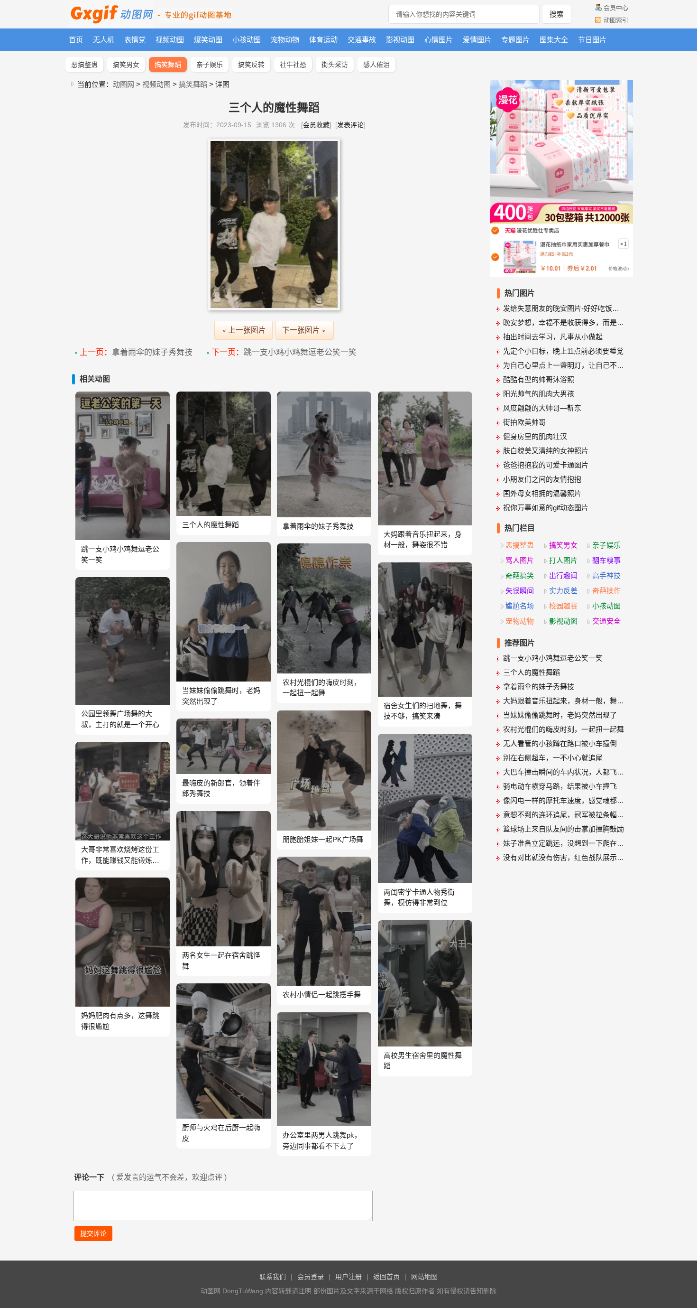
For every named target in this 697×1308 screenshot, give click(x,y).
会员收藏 (316, 125)
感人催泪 (376, 64)
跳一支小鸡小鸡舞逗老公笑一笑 (300, 352)
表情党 (135, 40)
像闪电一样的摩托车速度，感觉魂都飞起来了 (564, 800)
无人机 (103, 40)
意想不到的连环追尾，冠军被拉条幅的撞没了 (564, 815)
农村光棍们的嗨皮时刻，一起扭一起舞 (563, 729)
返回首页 (386, 1276)
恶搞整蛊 (84, 64)
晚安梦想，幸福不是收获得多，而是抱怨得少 (564, 322)
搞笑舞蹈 (168, 64)
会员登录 (310, 1276)
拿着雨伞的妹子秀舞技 (152, 352)
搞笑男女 (126, 64)
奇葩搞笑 (519, 575)
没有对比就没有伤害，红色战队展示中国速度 (564, 857)
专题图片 (515, 40)
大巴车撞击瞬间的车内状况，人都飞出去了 (564, 772)
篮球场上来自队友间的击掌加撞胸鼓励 (563, 829)
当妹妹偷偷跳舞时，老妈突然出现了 (560, 715)
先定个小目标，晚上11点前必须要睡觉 (563, 351)
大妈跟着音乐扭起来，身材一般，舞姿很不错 (564, 701)
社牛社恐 (293, 64)
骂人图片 (519, 560)
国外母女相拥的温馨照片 (542, 493)
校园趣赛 (563, 606)
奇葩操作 (606, 591)
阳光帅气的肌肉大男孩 (538, 394)
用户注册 (348, 1276)
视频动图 (170, 40)
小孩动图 (246, 40)
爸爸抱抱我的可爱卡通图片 (545, 465)
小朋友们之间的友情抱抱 (542, 479)
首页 (76, 40)
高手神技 (606, 575)
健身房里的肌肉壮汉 (535, 436)
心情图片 (438, 40)
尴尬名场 (519, 606)
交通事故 (362, 40)
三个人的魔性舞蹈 (531, 672)
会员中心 (616, 7)
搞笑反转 (251, 64)
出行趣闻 (563, 575)
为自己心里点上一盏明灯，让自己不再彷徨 (564, 365)
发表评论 (350, 125)
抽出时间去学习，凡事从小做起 (553, 337)
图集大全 (554, 40)
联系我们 (272, 1276)
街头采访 (334, 64)
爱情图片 (477, 40)
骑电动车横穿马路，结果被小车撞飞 (560, 786)
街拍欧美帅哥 (524, 422)
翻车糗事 (606, 560)
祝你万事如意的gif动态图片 (545, 508)
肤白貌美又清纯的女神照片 (545, 451)
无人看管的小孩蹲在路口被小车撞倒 (560, 743)
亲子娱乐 (209, 64)
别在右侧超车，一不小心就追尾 (553, 758)
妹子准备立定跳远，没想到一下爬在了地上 (564, 843)
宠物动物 (285, 40)
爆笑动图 (208, 40)
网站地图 (424, 1276)
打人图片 (563, 560)
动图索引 (616, 20)
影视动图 (400, 40)
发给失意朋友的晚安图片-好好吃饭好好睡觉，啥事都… (564, 308)
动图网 (123, 84)
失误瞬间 (519, 591)
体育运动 (323, 40)
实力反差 (563, 591)
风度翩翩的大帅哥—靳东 (542, 408)
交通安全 (606, 621)
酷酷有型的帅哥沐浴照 (538, 379)
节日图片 (592, 40)
